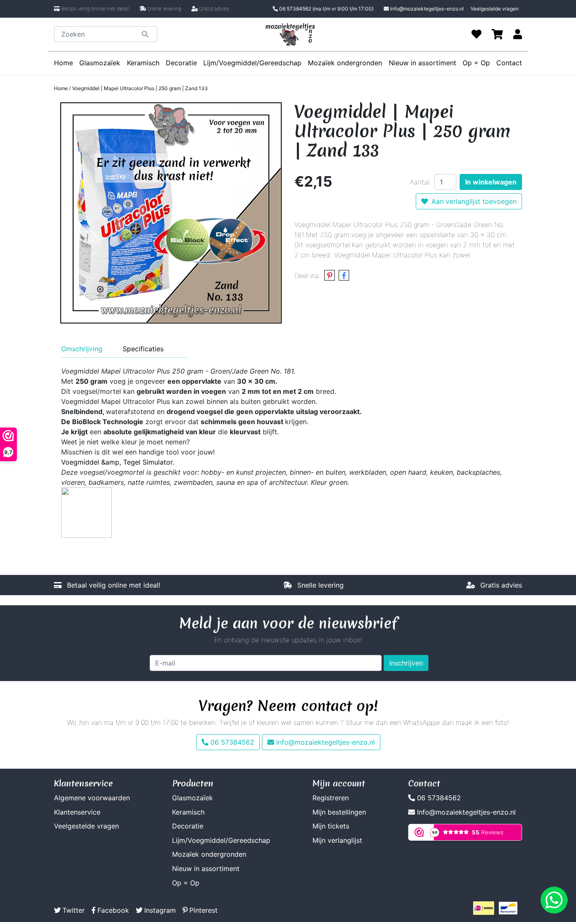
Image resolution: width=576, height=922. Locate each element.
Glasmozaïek (99, 63)
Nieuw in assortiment (422, 63)
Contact (509, 63)
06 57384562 (326, 8)
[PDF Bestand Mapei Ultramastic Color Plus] (86, 512)
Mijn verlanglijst (337, 840)
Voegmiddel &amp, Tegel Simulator (116, 462)
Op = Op (476, 63)
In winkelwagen (491, 182)
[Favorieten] (476, 34)
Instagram (160, 910)
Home (63, 63)
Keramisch (143, 63)
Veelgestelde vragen (495, 8)
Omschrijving (81, 349)
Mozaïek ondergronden (345, 63)
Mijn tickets (330, 826)
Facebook (113, 910)
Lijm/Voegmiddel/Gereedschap (252, 63)
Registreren (330, 798)
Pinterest (203, 910)
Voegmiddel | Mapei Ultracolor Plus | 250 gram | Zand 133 (140, 88)
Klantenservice (77, 812)
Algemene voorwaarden (92, 798)
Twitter (73, 910)
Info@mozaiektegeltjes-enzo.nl (427, 8)
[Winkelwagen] (497, 34)
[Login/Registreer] (517, 34)
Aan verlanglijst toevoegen (474, 201)
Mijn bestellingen (339, 812)
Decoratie (181, 63)
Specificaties (143, 349)
